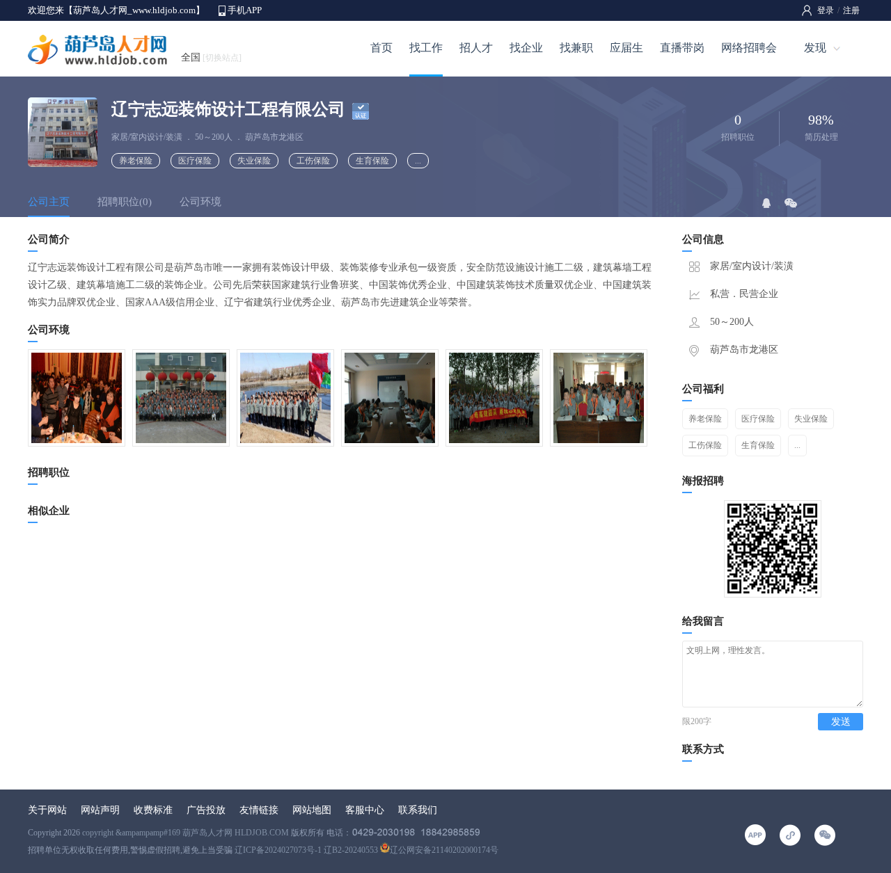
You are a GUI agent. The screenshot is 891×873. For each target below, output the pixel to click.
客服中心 (364, 810)
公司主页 (49, 201)
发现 (815, 48)
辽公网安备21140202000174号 (444, 850)
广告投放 (206, 810)
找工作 (426, 48)
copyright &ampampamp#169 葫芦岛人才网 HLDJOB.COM (185, 833)
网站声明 (100, 810)
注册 (851, 10)
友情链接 (258, 810)
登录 (825, 10)
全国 (211, 57)
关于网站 (47, 810)
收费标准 (153, 810)
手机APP (245, 10)
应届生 (626, 48)
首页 (381, 48)
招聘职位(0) (124, 201)
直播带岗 (682, 48)
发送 (841, 721)
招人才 (476, 48)
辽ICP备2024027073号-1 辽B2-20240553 (306, 850)
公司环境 (200, 201)
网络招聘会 (749, 48)
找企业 (526, 48)
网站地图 (311, 810)
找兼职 (576, 48)
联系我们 (417, 810)
